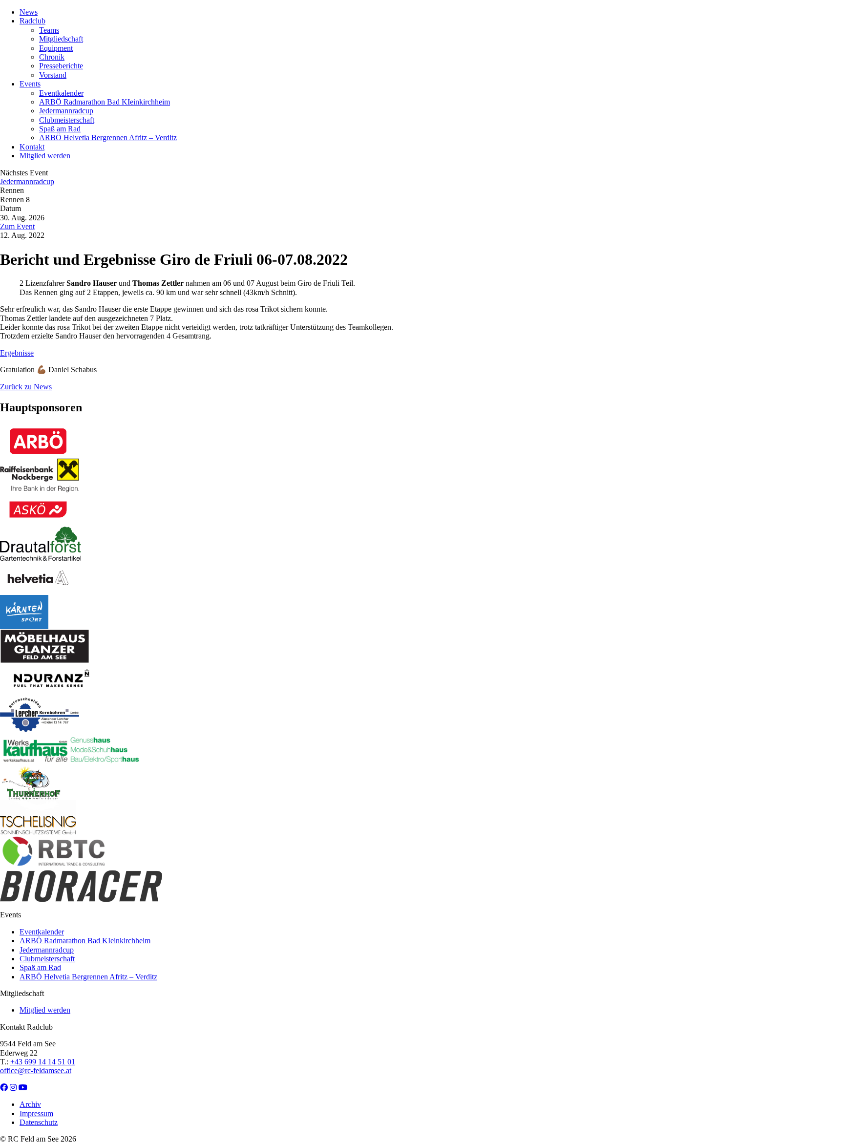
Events (30, 84)
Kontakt (32, 147)
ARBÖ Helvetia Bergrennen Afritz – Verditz (108, 137)
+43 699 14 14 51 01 (42, 1062)
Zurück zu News (26, 386)
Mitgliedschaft (61, 39)
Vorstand (52, 75)
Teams (49, 30)
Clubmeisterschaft (66, 120)
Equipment (56, 48)
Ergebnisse (17, 353)
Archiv (30, 1104)
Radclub (32, 21)
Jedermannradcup (66, 110)
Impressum (36, 1113)
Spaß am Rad (60, 129)
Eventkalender (61, 93)
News (29, 12)
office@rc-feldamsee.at (35, 1070)
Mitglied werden (45, 155)
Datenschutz (39, 1122)
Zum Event (17, 226)
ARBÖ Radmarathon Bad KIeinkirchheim (104, 102)
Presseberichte (61, 66)
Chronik (51, 57)
